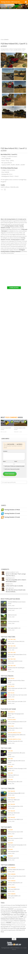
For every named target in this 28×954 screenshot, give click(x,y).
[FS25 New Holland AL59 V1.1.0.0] (4, 883)
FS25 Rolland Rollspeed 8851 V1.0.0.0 (16, 793)
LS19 (2, 920)
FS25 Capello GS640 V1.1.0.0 (14, 628)
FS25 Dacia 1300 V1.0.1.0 (13, 775)
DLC (23, 909)
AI (1, 909)
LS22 (4, 920)
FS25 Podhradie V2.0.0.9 (13, 851)
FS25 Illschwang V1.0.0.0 (13, 858)
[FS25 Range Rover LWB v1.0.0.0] (4, 782)
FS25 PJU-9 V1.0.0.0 (12, 615)
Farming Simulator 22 (6, 913)
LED (24, 919)
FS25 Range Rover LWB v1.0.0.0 (15, 781)
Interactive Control (8, 919)
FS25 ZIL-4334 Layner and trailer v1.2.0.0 (17, 688)
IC (25, 917)
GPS (19, 917)
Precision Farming (6, 925)
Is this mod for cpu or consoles (14, 586)
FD (4, 189)
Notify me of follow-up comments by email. (14, 466)
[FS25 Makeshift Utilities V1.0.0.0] (4, 728)
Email (16, 461)
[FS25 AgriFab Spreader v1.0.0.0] (4, 610)
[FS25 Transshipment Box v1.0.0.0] (4, 807)
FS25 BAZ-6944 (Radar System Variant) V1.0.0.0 (16, 602)
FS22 (8, 914)
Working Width (5, 926)
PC (24, 923)
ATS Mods (13, 905)
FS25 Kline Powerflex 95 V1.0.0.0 (15, 741)
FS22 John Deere (15, 915)
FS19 (4, 914)
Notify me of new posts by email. (12, 469)
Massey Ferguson (10, 920)
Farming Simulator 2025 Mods (13, 930)
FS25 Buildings (12, 719)
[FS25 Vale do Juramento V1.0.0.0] (4, 839)
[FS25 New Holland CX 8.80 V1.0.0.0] (20, 423)
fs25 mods (3, 930)
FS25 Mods (4, 928)
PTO (13, 924)
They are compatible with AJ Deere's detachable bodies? (16, 580)
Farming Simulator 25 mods (18, 926)
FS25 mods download (19, 928)
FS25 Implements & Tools (14, 732)
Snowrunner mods (8, 907)
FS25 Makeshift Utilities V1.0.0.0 (15, 728)
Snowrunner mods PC (16, 907)
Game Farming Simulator (11, 917)
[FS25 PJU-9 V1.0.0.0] (4, 617)
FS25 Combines (5, 39)
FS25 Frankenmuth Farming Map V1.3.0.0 (17, 845)
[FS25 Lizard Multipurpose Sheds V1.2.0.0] (4, 722)
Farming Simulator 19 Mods (7, 947)
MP (11, 922)
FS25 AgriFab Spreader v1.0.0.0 (15, 608)
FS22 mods (3, 905)
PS (11, 924)
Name (4, 461)
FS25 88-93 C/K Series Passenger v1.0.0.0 (17, 768)
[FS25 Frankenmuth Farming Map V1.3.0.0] (4, 845)
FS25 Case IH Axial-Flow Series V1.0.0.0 (16, 876)
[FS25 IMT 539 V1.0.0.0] (4, 648)
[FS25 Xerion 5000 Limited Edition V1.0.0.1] (4, 655)
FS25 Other (11, 726)
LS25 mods (10, 928)
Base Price (4, 909)
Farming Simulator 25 (19, 913)
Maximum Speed (19, 921)
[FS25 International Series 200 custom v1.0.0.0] (4, 753)
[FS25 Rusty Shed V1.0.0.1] (4, 624)
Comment (5, 451)
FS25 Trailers (11, 791)
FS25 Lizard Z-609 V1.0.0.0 (13, 889)
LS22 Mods (24, 907)
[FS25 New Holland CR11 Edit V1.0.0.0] (4, 870)
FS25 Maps (10, 829)
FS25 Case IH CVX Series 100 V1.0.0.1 (16, 641)
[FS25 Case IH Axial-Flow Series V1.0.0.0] (4, 876)
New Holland (21, 922)
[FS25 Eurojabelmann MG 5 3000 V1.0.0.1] (4, 735)
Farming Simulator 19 (18, 911)
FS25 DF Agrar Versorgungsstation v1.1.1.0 (16, 714)
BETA (7, 909)
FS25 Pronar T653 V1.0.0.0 (13, 813)
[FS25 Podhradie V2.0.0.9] (4, 852)
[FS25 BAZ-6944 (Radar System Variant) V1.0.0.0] (4, 604)
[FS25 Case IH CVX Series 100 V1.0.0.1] (4, 642)
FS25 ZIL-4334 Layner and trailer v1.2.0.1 (17, 701)
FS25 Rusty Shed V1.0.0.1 (13, 621)
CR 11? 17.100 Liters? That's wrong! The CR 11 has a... (16, 574)
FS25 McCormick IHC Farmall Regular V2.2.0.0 (16, 668)
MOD (5, 922)
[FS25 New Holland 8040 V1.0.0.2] (7, 423)
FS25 (23, 914)
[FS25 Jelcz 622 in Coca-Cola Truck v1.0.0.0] (4, 695)
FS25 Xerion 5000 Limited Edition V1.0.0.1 (17, 654)
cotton (15, 909)
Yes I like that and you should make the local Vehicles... (15, 590)
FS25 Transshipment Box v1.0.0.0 (15, 806)
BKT (12, 909)
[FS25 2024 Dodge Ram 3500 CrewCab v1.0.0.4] (4, 761)
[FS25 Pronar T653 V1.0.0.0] (4, 813)
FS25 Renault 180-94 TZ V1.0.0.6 (15, 661)
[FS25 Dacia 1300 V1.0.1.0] (4, 775)
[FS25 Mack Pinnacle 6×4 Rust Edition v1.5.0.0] (4, 681)
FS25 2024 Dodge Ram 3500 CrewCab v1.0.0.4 (16, 761)
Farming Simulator (6, 911)
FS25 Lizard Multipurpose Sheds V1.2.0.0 (17, 721)
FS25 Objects (11, 712)
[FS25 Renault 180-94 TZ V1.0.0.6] (4, 661)
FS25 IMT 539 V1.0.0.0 (12, 648)
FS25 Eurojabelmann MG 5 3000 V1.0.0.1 (16, 734)
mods (8, 922)
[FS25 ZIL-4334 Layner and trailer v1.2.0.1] (4, 702)
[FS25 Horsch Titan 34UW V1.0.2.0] (4, 820)
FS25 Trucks (11, 678)
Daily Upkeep (19, 909)
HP (21, 916)
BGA (9, 909)
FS (1, 914)
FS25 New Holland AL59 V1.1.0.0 (15, 882)
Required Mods (17, 924)
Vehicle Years (24, 924)
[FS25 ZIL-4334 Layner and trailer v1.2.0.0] (4, 689)
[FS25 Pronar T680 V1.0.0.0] (4, 800)
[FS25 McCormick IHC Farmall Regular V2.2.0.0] (4, 668)
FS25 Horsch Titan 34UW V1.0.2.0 (15, 819)
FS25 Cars (10, 751)
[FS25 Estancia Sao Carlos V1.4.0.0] (4, 832)
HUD (24, 917)
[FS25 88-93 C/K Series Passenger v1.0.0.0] (4, 769)
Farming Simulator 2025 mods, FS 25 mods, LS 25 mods (11, 2)
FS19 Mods (16, 947)
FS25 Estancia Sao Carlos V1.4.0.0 (15, 832)
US (20, 924)
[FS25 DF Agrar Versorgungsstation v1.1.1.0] (4, 714)
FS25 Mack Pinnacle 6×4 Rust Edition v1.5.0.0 (16, 681)
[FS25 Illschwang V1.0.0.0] (4, 858)
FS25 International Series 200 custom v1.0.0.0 (16, 753)
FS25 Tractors (12, 639)
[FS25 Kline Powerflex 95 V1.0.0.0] (4, 741)
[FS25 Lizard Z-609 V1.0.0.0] (4, 890)
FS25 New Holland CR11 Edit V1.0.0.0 (16, 869)
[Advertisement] (14, 23)
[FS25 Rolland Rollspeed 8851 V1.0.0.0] (4, 793)
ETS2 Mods (8, 905)
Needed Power (15, 923)
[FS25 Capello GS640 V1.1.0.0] (4, 630)
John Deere (19, 919)
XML (10, 926)
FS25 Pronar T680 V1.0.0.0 (13, 799)
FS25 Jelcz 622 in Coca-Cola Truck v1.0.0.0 (17, 695)
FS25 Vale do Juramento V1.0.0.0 (15, 838)
